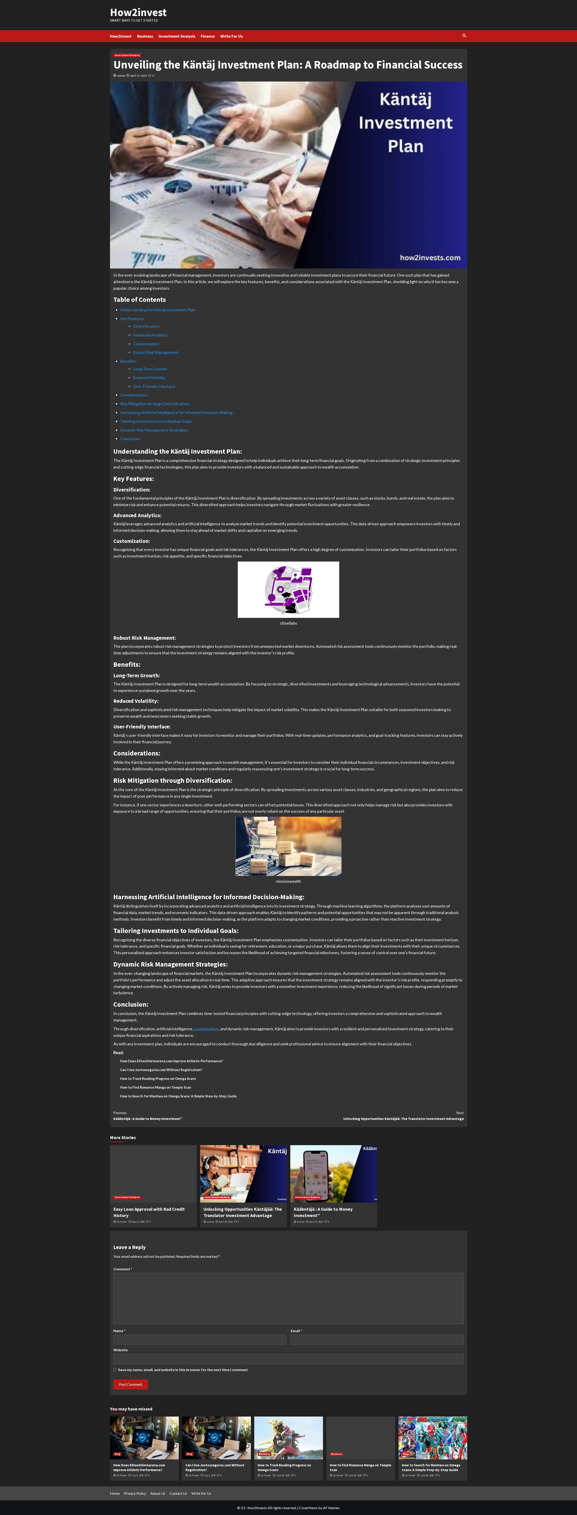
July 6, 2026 (137, 1475)
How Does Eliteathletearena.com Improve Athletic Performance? (171, 1061)
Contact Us (178, 1493)
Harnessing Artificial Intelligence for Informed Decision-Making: (177, 412)
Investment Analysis (177, 36)
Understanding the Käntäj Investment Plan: (158, 309)
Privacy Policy (135, 1493)
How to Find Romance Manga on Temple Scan (155, 1087)
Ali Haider (122, 1221)
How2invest (138, 12)
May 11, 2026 (138, 1221)
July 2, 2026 (209, 1475)
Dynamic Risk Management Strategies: (154, 430)
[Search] (464, 36)
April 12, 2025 (316, 1221)
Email (296, 1330)
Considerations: (134, 394)
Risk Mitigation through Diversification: (155, 403)
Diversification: (146, 326)
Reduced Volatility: (149, 377)
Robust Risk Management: (156, 352)
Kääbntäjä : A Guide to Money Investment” (148, 1115)
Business (145, 36)
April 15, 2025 (138, 75)
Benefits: (128, 361)
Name (119, 1330)
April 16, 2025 (226, 1221)
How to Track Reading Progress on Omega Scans (158, 1078)
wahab (121, 75)
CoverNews (308, 1508)
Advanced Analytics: (151, 334)
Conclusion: (131, 438)
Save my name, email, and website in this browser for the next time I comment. (183, 1369)
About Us (157, 1493)
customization (206, 1028)
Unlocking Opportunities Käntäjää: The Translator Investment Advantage (403, 1115)
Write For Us (231, 36)
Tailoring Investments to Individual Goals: (156, 421)
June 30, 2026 (282, 1475)
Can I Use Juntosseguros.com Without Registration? (161, 1070)
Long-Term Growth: (150, 368)
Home (115, 1493)
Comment (122, 1269)
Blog (117, 1454)
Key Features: (132, 318)
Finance (208, 36)
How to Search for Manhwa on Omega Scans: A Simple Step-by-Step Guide (178, 1096)
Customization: (146, 343)
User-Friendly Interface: (154, 386)
